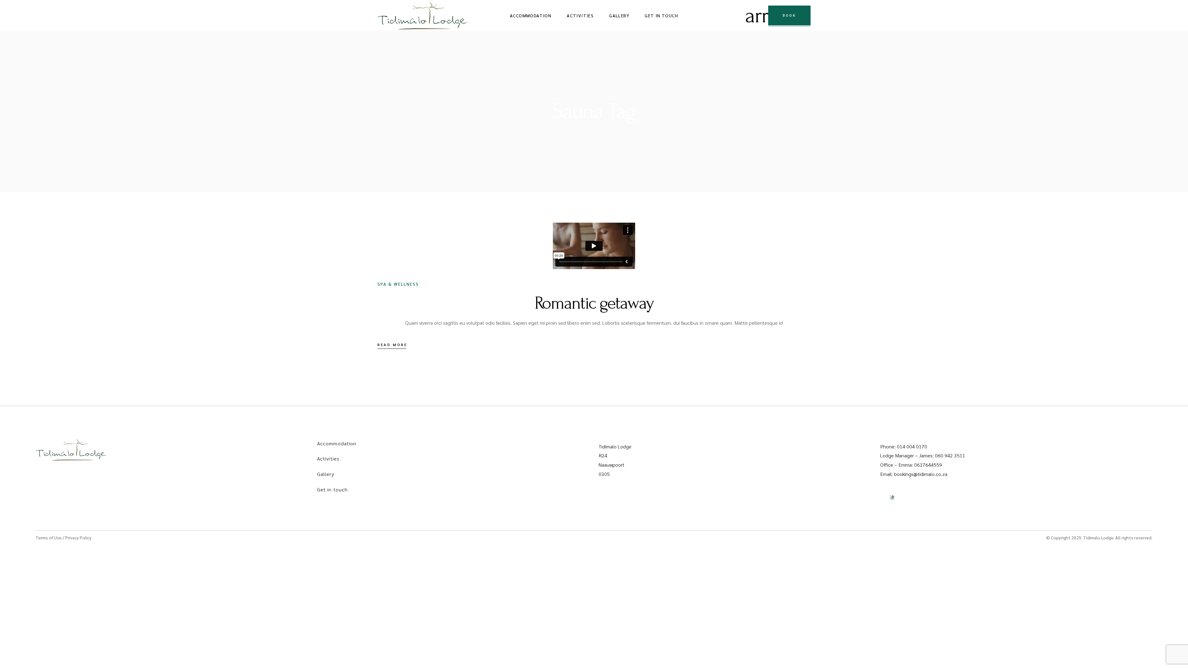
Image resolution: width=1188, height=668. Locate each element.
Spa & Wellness (398, 284)
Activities (328, 458)
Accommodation (336, 443)
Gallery (325, 474)
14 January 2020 (412, 240)
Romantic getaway (594, 303)
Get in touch (332, 489)
